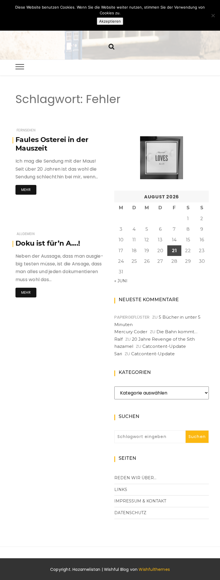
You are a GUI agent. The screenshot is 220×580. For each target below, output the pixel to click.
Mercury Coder (130, 331)
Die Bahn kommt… (176, 331)
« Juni (120, 280)
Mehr (26, 189)
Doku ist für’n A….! (47, 243)
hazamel (123, 346)
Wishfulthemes (154, 569)
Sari (118, 353)
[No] (213, 15)
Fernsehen (26, 130)
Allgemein (26, 233)
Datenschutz (130, 512)
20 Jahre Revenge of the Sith (163, 339)
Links (120, 489)
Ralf (118, 339)
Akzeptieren (110, 21)
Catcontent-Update (164, 346)
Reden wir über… (135, 477)
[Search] (111, 46)
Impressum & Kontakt (140, 501)
